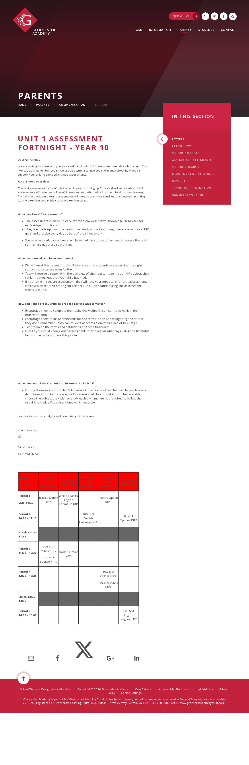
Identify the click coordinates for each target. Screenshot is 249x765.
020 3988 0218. (167, 703)
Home (22, 104)
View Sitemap (144, 689)
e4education (63, 689)
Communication (72, 104)
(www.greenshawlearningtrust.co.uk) (202, 703)
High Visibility (204, 689)
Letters (101, 104)
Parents (43, 104)
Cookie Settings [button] (131, 693)
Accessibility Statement (174, 689)
